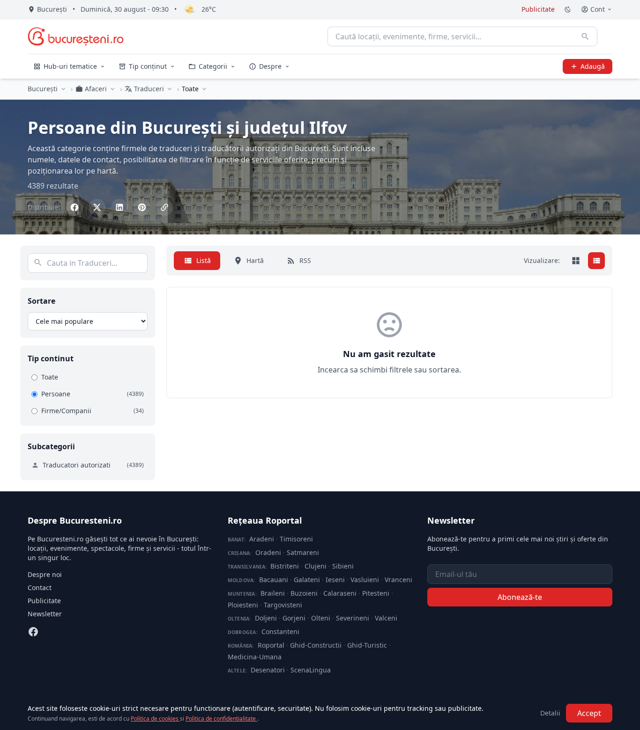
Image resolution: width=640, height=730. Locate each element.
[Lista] (596, 260)
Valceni (386, 617)
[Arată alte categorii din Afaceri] (112, 89)
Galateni (307, 579)
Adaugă (592, 66)
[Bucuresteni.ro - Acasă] (76, 36)
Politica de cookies (155, 719)
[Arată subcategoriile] (204, 89)
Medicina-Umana (255, 656)
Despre (270, 66)
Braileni (272, 593)
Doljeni (266, 617)
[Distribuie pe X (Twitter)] (97, 207)
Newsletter (45, 613)
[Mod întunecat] (567, 9)
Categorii (213, 66)
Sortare (41, 301)
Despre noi (45, 574)
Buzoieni (304, 593)
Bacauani (273, 579)
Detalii (550, 712)
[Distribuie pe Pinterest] (142, 207)
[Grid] (575, 260)
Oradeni (268, 552)
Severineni (352, 617)
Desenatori (268, 669)
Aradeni (261, 538)
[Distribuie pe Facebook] (74, 207)
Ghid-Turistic (367, 645)
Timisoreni (296, 538)
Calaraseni (340, 593)
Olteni (320, 617)
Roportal (271, 645)
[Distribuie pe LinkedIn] (119, 207)
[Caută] (585, 36)
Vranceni (398, 579)
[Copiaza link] (164, 207)
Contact (40, 587)
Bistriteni (284, 566)
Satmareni (303, 552)
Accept (589, 713)
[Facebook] (33, 631)
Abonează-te (520, 597)
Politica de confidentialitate (221, 719)
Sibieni (343, 566)
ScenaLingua (310, 669)
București (43, 88)
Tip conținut (148, 66)
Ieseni (335, 579)
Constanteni (280, 631)
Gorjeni (294, 617)
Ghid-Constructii (316, 645)
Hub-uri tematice (70, 66)
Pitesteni (375, 593)
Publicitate (538, 9)
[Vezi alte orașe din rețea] (63, 89)
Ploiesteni (243, 604)
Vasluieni (364, 579)
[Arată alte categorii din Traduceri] (169, 89)
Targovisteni (283, 604)
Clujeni (316, 566)
